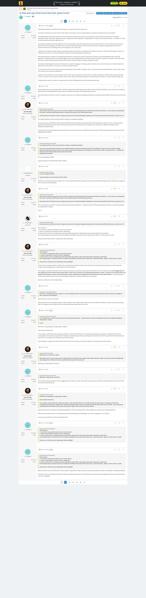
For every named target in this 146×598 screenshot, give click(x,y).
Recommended (117, 13)
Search (124, 13)
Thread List (100, 13)
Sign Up (115, 3)
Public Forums (90, 13)
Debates (115, 17)
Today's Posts (108, 13)
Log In (124, 3)
